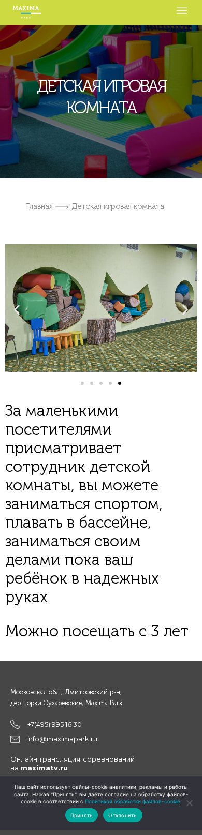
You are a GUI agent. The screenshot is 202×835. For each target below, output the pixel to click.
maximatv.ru (44, 768)
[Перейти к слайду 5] (119, 383)
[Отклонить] (189, 803)
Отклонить (122, 815)
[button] (16, 309)
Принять (81, 815)
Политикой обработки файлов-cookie (132, 801)
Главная (39, 206)
